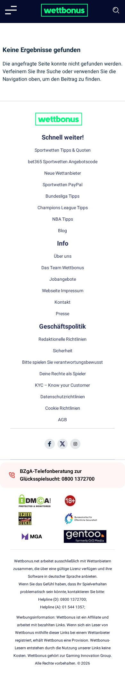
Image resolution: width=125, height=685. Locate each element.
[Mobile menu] (11, 10)
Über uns (62, 256)
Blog (62, 231)
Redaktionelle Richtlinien (62, 339)
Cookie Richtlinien (62, 408)
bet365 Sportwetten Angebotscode (62, 162)
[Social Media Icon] (50, 444)
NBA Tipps (62, 219)
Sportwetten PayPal (62, 185)
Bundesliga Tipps (62, 196)
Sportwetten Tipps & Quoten (63, 150)
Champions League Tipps (63, 208)
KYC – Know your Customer (62, 385)
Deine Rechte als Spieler (62, 374)
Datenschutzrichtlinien (62, 397)
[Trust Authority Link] (85, 518)
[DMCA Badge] (40, 500)
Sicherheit (62, 351)
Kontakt (62, 302)
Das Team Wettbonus (62, 268)
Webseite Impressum (62, 291)
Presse (62, 314)
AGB (62, 420)
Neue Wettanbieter (62, 173)
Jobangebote (62, 279)
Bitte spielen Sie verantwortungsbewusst (62, 362)
